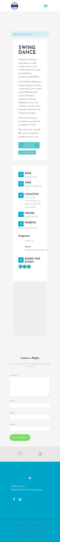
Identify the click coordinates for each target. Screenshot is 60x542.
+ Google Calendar (29, 145)
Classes (16, 531)
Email (12, 413)
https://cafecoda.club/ (27, 228)
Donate (29, 536)
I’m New (33, 531)
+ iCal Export (27, 152)
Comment (14, 375)
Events (25, 531)
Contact (42, 531)
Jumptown (29, 240)
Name (12, 401)
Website (13, 424)
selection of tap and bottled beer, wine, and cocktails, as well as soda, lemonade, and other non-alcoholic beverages (29, 106)
